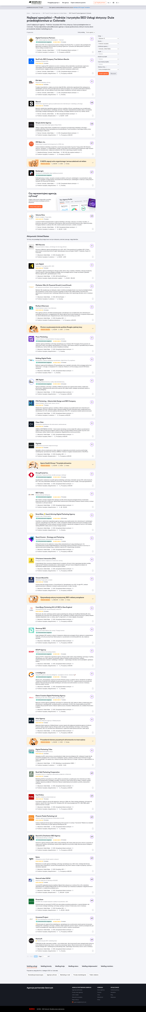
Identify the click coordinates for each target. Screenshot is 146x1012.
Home (28, 13)
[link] (65, 3)
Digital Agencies (36, 13)
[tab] (32, 966)
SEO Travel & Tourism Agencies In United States (55, 13)
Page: (40, 956)
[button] (109, 3)
